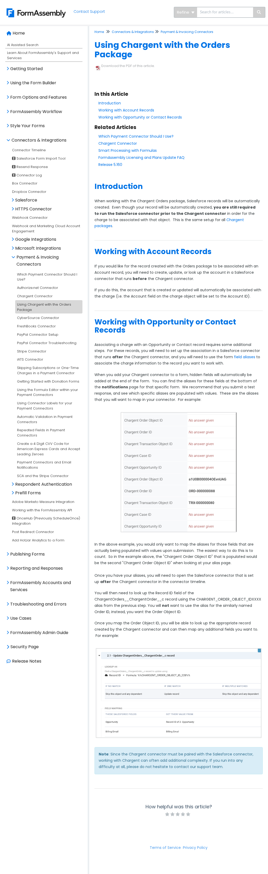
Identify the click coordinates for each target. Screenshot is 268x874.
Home (19, 33)
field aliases (244, 357)
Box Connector (24, 183)
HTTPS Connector (33, 209)
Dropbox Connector (29, 191)
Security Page (24, 647)
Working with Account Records (126, 110)
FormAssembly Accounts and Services (40, 586)
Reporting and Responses (36, 568)
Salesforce (26, 200)
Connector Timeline (29, 150)
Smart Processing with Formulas (127, 150)
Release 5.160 (110, 164)
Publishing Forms (27, 554)
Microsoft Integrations (38, 248)
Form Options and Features (38, 97)
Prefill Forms (28, 493)
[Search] (259, 12)
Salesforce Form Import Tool (40, 158)
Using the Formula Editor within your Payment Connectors (47, 392)
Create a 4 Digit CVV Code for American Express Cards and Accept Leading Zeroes (48, 449)
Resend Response (31, 166)
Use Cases (20, 618)
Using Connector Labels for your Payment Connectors (44, 406)
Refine (183, 12)
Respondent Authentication (43, 484)
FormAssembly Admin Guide (39, 633)
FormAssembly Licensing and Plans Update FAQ (141, 157)
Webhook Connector (30, 217)
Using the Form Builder (33, 83)
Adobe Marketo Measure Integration (43, 501)
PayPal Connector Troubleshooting (46, 342)
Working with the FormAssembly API (42, 510)
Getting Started (26, 69)
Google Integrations (35, 239)
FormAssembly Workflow (36, 112)
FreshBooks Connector (36, 326)
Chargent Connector (35, 296)
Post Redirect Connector (33, 531)
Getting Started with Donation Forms (48, 381)
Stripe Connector (31, 351)
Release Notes (26, 661)
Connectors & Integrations (39, 140)
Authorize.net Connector (37, 287)
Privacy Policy (195, 847)
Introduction (109, 103)
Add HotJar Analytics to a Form (38, 540)
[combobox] (225, 12)
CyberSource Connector (38, 317)
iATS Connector (30, 359)
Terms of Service (165, 847)
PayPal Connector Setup (37, 334)
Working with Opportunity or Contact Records (140, 117)
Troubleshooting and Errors (38, 604)
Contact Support (89, 11)
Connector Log (28, 175)
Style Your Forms (27, 126)
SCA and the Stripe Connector (43, 475)
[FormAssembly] (35, 7)
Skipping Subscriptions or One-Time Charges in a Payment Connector (48, 370)
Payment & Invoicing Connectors (37, 260)
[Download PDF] (97, 66)
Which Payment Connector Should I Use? (136, 136)
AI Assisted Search (22, 44)
